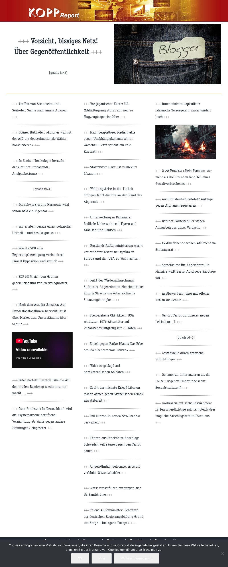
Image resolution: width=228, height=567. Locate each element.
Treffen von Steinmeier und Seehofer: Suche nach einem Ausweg (39, 110)
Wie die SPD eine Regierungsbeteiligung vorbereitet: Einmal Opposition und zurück (37, 254)
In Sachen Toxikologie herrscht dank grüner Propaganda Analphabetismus (38, 167)
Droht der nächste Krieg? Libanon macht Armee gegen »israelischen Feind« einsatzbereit (113, 394)
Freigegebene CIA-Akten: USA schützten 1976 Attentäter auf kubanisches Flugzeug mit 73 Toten (113, 321)
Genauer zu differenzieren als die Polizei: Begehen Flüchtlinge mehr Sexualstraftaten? (182, 381)
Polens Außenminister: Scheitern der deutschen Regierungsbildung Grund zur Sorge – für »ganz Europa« (113, 516)
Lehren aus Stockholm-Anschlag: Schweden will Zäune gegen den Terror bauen (112, 444)
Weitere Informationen (136, 558)
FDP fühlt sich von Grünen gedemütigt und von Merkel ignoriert (39, 283)
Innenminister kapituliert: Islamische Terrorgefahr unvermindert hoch (183, 110)
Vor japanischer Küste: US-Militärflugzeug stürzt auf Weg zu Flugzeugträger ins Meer (108, 110)
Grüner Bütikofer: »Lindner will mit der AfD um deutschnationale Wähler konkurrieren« (41, 138)
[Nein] (222, 553)
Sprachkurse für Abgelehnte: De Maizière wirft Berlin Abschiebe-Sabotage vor (185, 271)
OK (80, 558)
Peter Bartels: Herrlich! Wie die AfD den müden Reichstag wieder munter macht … (41, 386)
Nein (101, 558)
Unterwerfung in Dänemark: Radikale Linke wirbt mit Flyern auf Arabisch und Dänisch (110, 223)
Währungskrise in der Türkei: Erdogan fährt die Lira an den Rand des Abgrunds (113, 195)
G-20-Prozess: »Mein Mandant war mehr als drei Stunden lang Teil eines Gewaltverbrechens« (183, 177)
